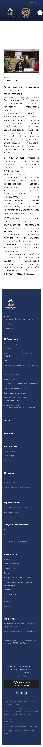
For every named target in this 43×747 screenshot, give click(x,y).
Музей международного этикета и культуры (21, 365)
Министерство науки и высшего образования (20, 726)
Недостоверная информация (15, 393)
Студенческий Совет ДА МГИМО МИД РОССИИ (19, 354)
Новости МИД (9, 568)
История (7, 360)
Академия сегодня (11, 379)
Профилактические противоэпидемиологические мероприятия (21, 406)
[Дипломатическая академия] (10, 12)
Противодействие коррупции (15, 388)
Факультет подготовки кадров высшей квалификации (18, 583)
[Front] (11, 304)
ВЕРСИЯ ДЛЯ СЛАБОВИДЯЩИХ (22, 684)
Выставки (7, 589)
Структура (8, 348)
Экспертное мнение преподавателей (18, 577)
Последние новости (11, 564)
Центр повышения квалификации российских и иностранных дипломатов (19, 488)
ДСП (5, 534)
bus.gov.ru (7, 738)
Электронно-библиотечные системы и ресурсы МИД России (19, 625)
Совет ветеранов (10, 594)
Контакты (10, 328)
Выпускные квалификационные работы (19, 631)
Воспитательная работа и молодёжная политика (19, 600)
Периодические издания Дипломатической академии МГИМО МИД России (21, 641)
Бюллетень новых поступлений (16, 636)
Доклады (7, 529)
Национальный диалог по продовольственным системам (16, 540)
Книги (6, 648)
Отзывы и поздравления (13, 374)
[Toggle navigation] (40, 12)
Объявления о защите (12, 512)
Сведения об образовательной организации (21, 383)
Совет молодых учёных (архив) (16, 507)
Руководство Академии (13, 344)
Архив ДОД (8, 460)
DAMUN (7, 606)
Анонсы (7, 559)
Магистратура (9, 451)
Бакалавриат (8, 478)
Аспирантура (9, 455)
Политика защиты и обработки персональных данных (16, 398)
